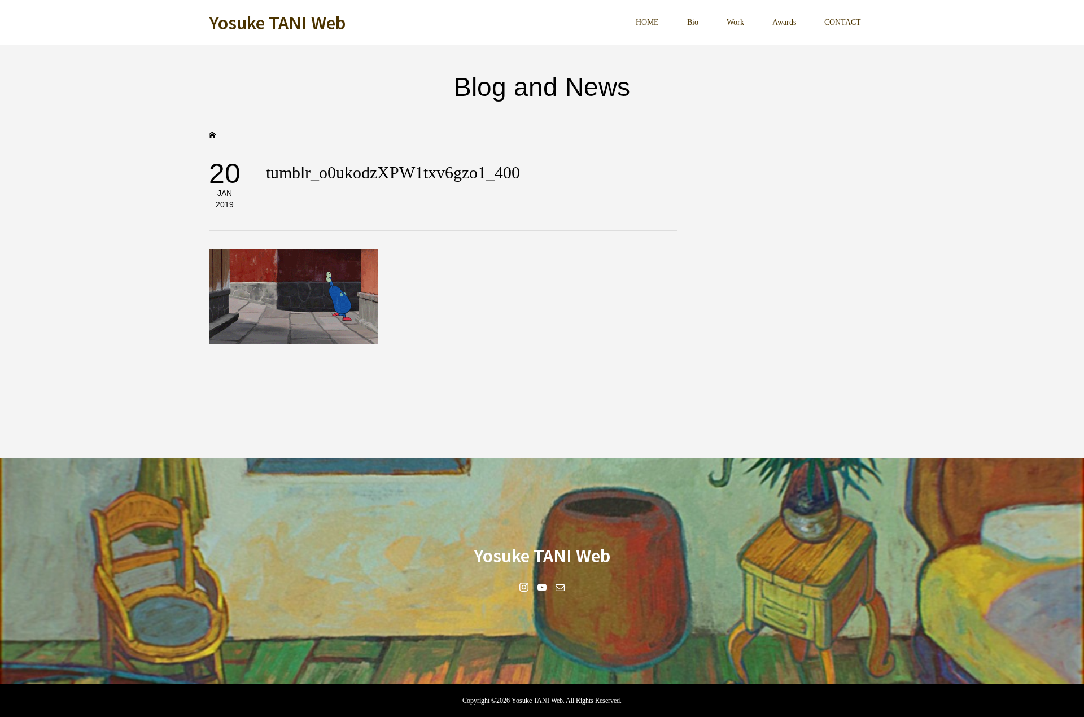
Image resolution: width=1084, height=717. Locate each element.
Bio (692, 22)
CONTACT (842, 22)
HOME (647, 22)
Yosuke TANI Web (277, 22)
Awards (784, 22)
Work (735, 22)
